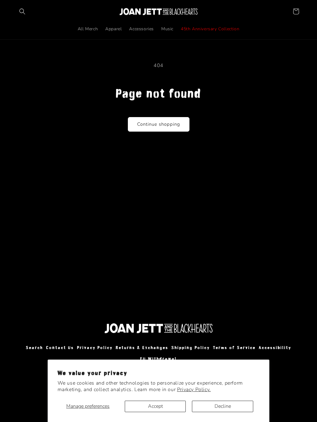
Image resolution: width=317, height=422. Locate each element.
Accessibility (275, 347)
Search (34, 347)
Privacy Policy (95, 347)
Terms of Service (234, 347)
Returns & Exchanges (142, 347)
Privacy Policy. (194, 389)
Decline (223, 406)
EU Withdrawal (158, 358)
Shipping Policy (191, 347)
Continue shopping (158, 124)
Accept (155, 406)
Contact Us (60, 347)
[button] (22, 11)
